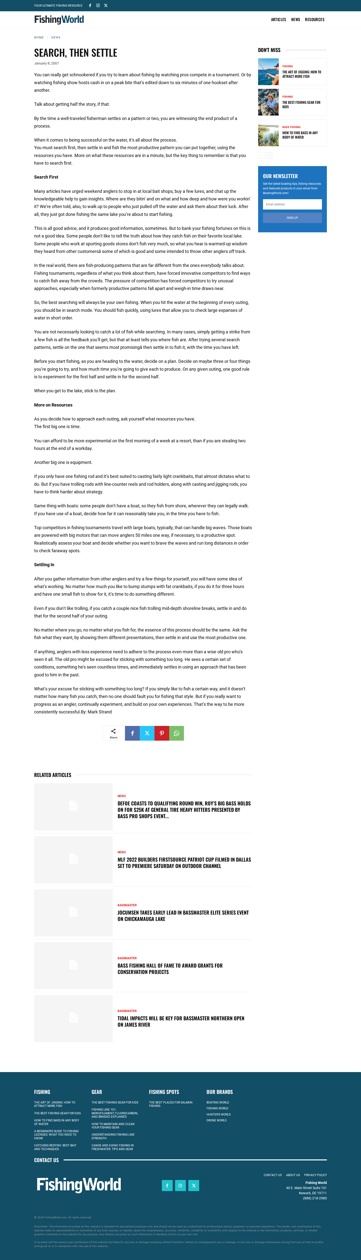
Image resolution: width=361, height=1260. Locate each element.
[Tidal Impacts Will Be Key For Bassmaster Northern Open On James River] (73, 1018)
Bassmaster (127, 905)
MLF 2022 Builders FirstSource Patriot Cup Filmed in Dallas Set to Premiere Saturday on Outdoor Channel (184, 862)
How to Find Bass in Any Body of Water (300, 135)
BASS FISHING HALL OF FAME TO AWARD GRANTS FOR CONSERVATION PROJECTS (170, 968)
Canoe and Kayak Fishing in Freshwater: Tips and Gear (113, 1147)
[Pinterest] (161, 733)
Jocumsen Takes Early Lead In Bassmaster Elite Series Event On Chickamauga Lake (183, 915)
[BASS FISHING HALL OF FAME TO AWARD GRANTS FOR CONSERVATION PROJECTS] (73, 965)
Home (39, 37)
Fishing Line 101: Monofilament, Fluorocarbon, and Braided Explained (115, 1113)
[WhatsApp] (176, 733)
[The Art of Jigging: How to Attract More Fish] (268, 71)
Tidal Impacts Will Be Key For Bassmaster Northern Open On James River (181, 1021)
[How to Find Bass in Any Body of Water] (268, 132)
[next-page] (269, 155)
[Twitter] (106, 5)
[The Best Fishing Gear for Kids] (268, 102)
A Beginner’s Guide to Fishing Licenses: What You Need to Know (56, 1134)
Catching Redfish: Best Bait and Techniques (55, 1147)
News (56, 37)
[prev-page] (261, 155)
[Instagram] (98, 5)
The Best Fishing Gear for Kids (301, 104)
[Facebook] (90, 5)
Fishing (287, 66)
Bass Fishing (291, 127)
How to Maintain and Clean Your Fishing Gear (113, 1125)
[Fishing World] (60, 20)
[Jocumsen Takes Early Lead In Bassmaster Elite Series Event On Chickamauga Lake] (73, 912)
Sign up (292, 218)
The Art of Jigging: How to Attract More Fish (301, 74)
